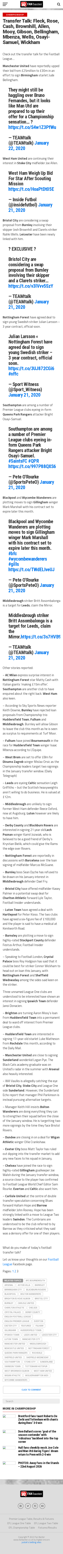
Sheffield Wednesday (37, 1357)
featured (26, 1325)
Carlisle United (26, 1303)
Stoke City (29, 1361)
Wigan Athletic (13, 1375)
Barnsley (40, 1285)
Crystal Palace (13, 1312)
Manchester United (15, 1343)
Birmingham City (13, 1289)
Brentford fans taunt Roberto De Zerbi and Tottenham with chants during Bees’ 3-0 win (38, 1419)
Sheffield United (13, 1357)
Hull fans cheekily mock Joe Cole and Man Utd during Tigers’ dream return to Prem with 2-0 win (38, 1451)
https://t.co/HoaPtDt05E (31, 189)
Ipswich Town (12, 1334)
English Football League (18, 1316)
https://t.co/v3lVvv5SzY (30, 286)
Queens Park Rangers (16, 1352)
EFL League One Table (19, 1523)
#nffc (13, 374)
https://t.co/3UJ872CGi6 (31, 368)
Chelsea (33, 1307)
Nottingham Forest (39, 1348)
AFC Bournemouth (35, 1280)
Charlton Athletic (14, 1307)
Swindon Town (12, 1366)
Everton (38, 1321)
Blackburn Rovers (36, 1289)
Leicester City (49, 1334)
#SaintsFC (17, 461)
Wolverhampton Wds (36, 1375)
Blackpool (10, 1294)
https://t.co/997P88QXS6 (32, 466)
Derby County (32, 1312)
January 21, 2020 (24, 395)
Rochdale (37, 1352)
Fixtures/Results (47, 1528)
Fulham (39, 1325)
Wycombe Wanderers (16, 1380)
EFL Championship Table (22, 1528)
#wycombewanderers (27, 559)
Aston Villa (24, 1285)
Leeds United (30, 1334)
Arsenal (9, 1285)
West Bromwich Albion (17, 1370)
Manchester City (31, 1339)
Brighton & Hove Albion (17, 1298)
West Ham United (43, 1370)
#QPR (33, 461)
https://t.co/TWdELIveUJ (31, 569)
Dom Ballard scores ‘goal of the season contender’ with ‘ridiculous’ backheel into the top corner (38, 1436)
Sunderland (46, 1361)
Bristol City (41, 1298)
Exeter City (11, 1325)
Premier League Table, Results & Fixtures (31, 1519)
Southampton (12, 1361)
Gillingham (10, 1330)
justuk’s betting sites (31, 1542)
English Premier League (17, 1321)
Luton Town (11, 1339)
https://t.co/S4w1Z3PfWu (32, 127)
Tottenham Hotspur (36, 1366)
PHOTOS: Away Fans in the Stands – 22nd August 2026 (38, 1464)
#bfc (12, 553)
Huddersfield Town (30, 1330)
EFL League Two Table (46, 1523)
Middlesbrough (38, 1343)
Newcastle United (14, 1348)
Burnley (9, 1303)
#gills (13, 564)
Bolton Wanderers (30, 1294)
